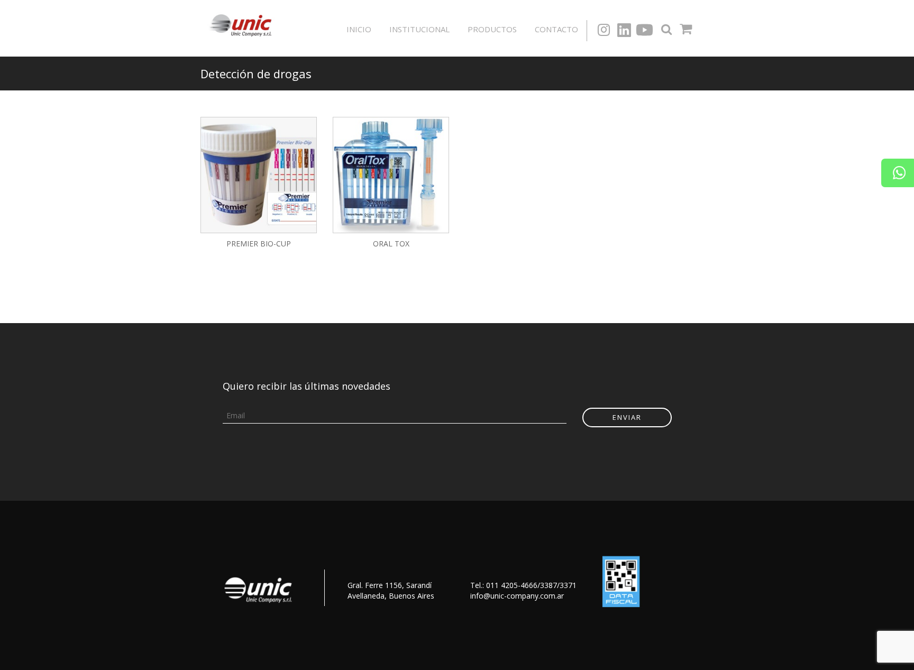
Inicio (358, 29)
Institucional (419, 29)
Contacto (556, 29)
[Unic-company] (243, 24)
